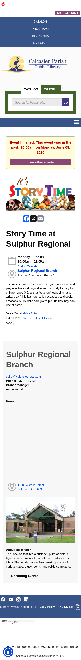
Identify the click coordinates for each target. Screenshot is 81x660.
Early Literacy (30, 313)
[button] (76, 122)
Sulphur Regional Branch (37, 271)
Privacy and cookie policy (21, 646)
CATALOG (31, 89)
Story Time (28, 318)
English (12, 622)
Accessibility (50, 646)
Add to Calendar (28, 266)
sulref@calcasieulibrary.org (23, 376)
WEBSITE (51, 89)
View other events (40, 162)
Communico (69, 646)
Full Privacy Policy (43, 606)
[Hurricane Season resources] (3, 4)
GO (66, 102)
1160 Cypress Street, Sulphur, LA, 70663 (31, 487)
